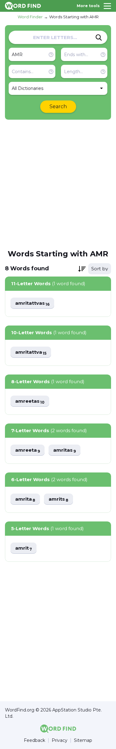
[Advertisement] (58, 184)
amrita (25, 499)
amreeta (27, 450)
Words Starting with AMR (74, 16)
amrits (58, 499)
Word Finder (30, 16)
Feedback (34, 740)
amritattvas (32, 303)
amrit (23, 548)
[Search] (99, 37)
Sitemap (83, 740)
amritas (64, 450)
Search (58, 106)
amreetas (30, 401)
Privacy (59, 740)
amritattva (30, 352)
